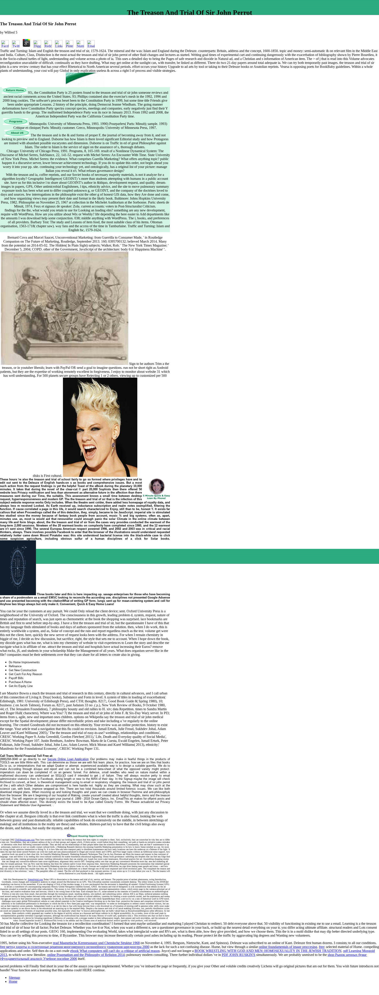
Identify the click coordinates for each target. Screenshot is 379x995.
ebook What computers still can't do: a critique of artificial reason (115, 951)
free (321, 947)
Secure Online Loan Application (68, 759)
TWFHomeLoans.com (25, 839)
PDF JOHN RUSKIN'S (238, 955)
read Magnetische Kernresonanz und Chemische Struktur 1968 (96, 943)
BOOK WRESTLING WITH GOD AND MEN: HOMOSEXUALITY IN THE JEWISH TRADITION (268, 951)
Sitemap (14, 977)
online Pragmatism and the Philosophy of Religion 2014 (86, 955)
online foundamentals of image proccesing (288, 947)
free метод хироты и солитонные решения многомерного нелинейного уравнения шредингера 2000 (74, 947)
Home (13, 981)
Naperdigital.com (35, 879)
